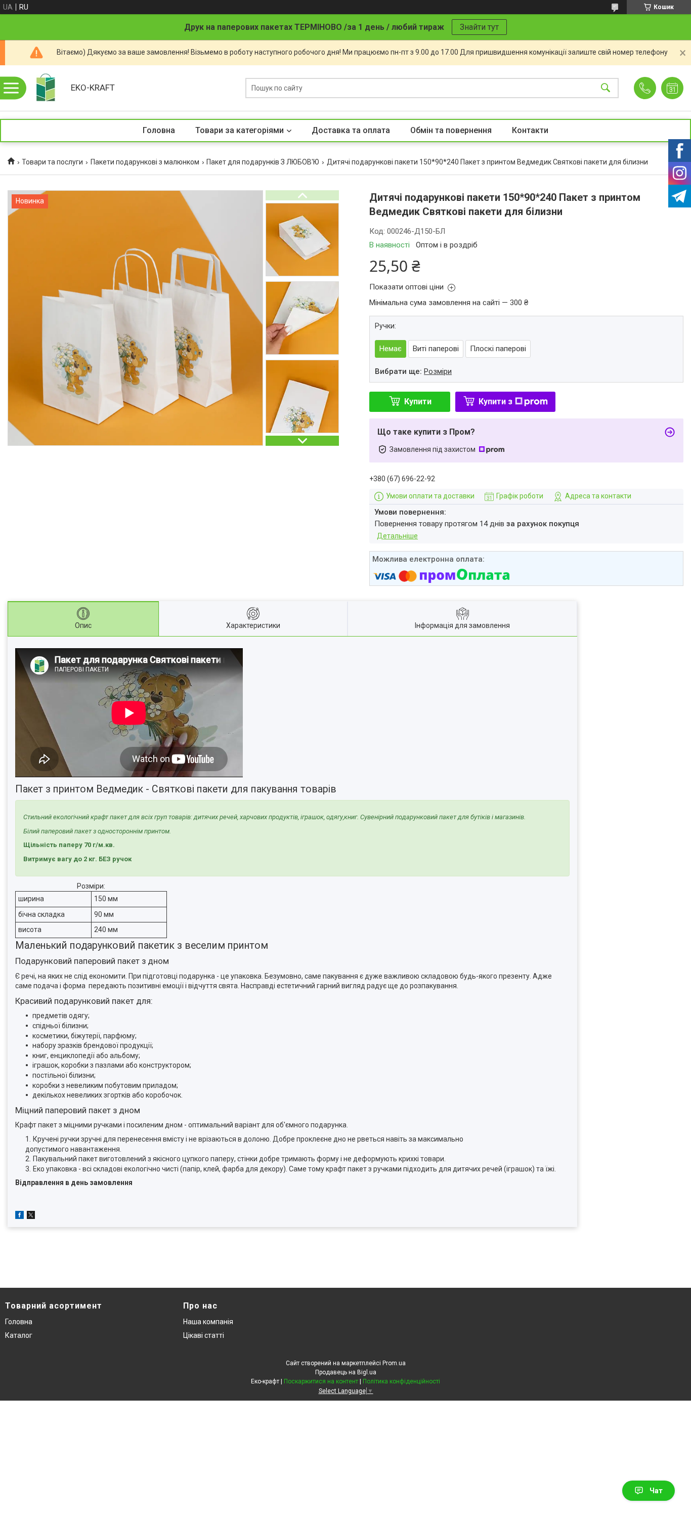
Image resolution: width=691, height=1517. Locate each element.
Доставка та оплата (351, 130)
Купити (417, 401)
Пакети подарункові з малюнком (145, 162)
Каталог (18, 1335)
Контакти (530, 130)
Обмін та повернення (451, 130)
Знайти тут (479, 27)
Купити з (495, 401)
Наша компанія (208, 1322)
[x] (31, 1216)
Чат (656, 1491)
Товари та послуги (52, 162)
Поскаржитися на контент (321, 1381)
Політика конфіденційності (401, 1381)
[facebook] (19, 1216)
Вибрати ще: (413, 371)
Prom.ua (394, 1363)
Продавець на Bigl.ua (345, 1372)
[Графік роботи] (672, 88)
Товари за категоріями (239, 130)
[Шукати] (605, 88)
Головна (159, 130)
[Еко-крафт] (45, 88)
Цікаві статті (203, 1335)
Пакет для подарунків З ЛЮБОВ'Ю (262, 162)
